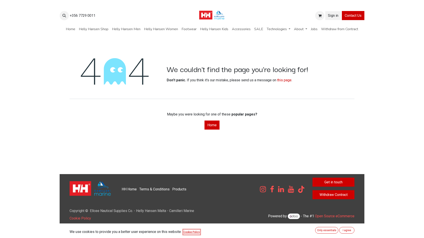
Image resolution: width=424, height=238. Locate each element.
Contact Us (353, 15)
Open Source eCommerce (334, 216)
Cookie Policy (80, 218)
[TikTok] (301, 189)
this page (284, 80)
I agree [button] (347, 230)
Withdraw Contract (334, 195)
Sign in (333, 15)
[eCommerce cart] (319, 15)
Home (212, 125)
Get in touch (333, 182)
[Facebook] (272, 189)
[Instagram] (263, 189)
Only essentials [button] (326, 230)
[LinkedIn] (281, 189)
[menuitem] (70, 29)
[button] (64, 15)
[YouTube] (291, 189)
